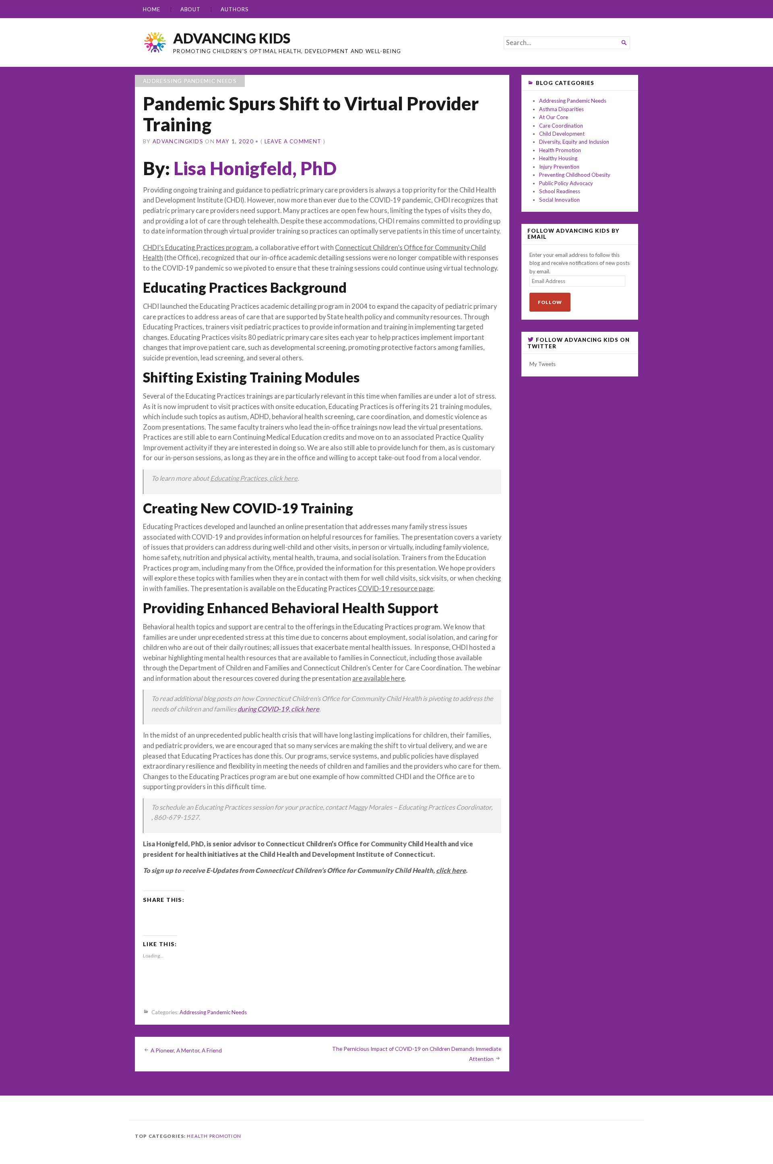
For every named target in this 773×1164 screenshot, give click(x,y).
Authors (234, 9)
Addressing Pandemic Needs (190, 81)
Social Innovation (559, 199)
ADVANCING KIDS (231, 38)
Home (151, 9)
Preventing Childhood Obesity (574, 175)
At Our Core (553, 117)
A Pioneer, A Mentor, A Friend (186, 1050)
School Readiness (559, 191)
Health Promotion (560, 150)
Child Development (562, 133)
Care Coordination (561, 125)
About (190, 9)
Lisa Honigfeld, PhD (255, 168)
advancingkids (178, 141)
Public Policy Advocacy (566, 183)
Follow (550, 302)
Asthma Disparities (561, 109)
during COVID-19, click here (278, 709)
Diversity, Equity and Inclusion (574, 142)
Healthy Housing (558, 158)
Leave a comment (293, 141)
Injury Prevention (559, 166)
